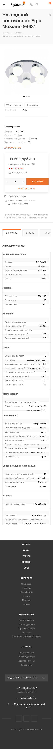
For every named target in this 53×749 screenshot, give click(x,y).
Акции (26, 550)
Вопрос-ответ (27, 665)
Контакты (26, 588)
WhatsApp (34, 718)
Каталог (26, 544)
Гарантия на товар (26, 628)
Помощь (27, 647)
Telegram (26, 718)
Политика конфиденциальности (27, 637)
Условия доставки (27, 624)
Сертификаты (26, 592)
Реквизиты (26, 633)
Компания (26, 578)
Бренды (26, 562)
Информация (26, 614)
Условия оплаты (26, 620)
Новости (26, 596)
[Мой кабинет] (42, 4)
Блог (26, 568)
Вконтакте (19, 718)
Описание (11, 233)
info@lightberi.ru (28, 698)
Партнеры (26, 600)
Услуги (27, 556)
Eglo (25, 110)
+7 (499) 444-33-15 (27, 688)
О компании (26, 584)
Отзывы (30, 233)
